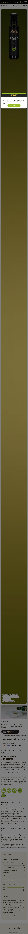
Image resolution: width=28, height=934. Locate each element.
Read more (14, 101)
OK (14, 105)
